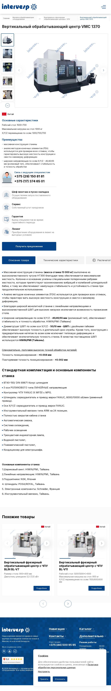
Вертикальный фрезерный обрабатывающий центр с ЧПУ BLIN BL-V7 (26, 566)
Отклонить (60, 679)
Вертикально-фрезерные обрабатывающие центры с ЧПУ (57, 18)
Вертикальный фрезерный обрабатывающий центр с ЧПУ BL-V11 (81, 566)
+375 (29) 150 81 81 (29, 176)
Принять (44, 679)
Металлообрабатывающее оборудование (23, 18)
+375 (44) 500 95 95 (62, 644)
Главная (6, 18)
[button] (7, 105)
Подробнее (41, 588)
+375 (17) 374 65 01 (29, 181)
